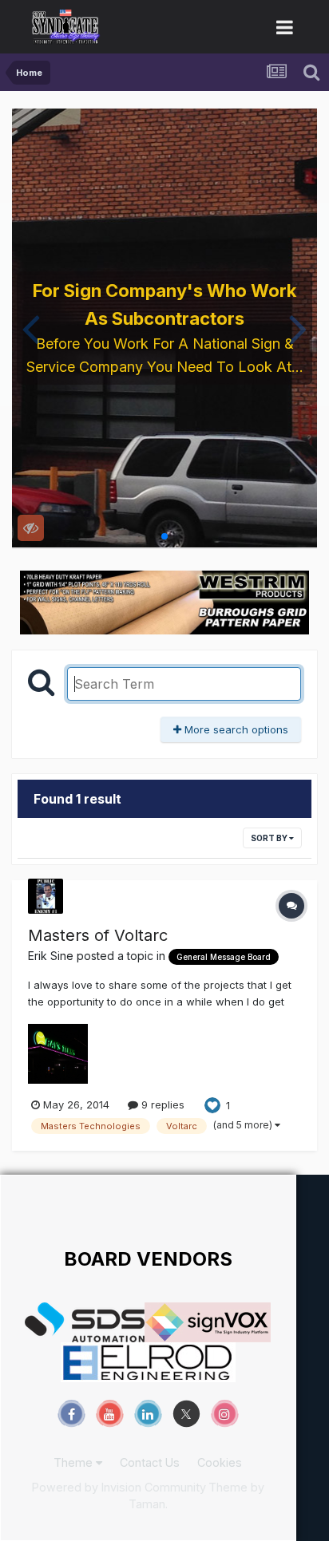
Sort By (270, 838)
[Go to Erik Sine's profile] (45, 896)
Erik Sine (50, 955)
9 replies (161, 1104)
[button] (31, 328)
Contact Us (150, 1462)
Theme (75, 1462)
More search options (234, 729)
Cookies (219, 1462)
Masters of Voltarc (98, 935)
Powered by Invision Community (119, 1487)
